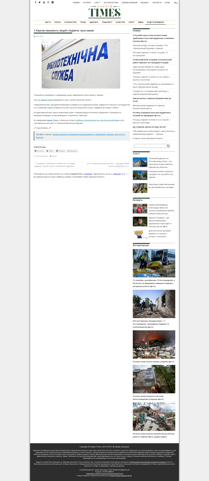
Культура (120, 22)
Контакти (157, 3)
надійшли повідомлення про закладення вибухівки (97, 120)
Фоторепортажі (111, 3)
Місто (48, 22)
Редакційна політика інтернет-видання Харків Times (104, 474)
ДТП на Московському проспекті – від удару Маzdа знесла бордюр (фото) (108, 164)
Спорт (132, 22)
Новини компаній (129, 3)
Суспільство (70, 22)
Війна (140, 22)
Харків (54, 156)
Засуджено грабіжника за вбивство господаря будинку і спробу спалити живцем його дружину (55, 164)
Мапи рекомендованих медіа (121, 476)
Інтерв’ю (87, 3)
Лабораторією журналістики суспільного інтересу (148, 462)
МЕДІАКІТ (145, 3)
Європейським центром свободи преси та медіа (51, 464)
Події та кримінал (155, 22)
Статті (97, 3)
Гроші (83, 22)
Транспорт (107, 22)
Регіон (58, 22)
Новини (76, 3)
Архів (167, 3)
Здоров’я (93, 22)
